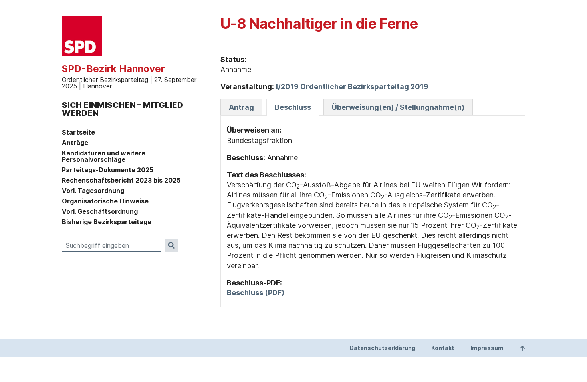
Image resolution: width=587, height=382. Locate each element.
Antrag (241, 107)
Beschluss (293, 107)
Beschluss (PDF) (255, 292)
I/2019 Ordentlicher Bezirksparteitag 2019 (352, 86)
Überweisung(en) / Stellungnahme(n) (398, 107)
